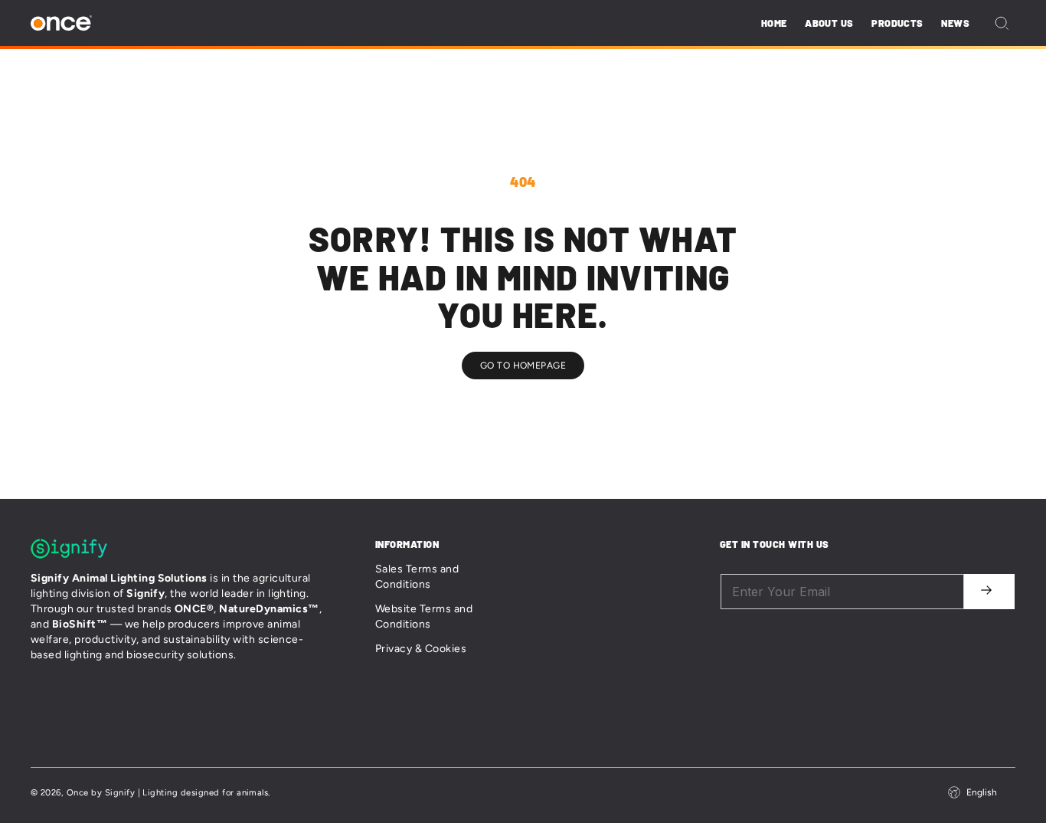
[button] (1001, 23)
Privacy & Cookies (420, 648)
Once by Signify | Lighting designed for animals (168, 792)
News (955, 23)
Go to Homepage (523, 365)
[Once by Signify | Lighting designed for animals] (61, 23)
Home (774, 23)
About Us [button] (829, 23)
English (981, 792)
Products (897, 23)
